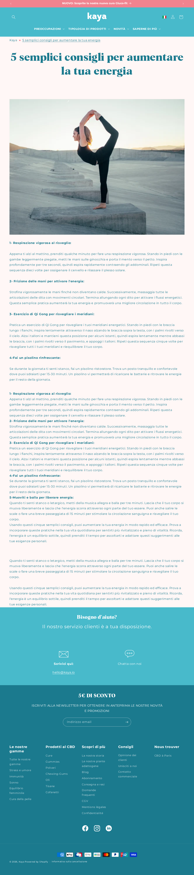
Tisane (50, 786)
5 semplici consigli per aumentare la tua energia (61, 40)
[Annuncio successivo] (183, 3)
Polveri (51, 767)
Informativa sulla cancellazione (69, 861)
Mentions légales (94, 807)
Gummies (52, 761)
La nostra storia (93, 755)
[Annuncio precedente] (11, 3)
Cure (49, 755)
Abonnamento (92, 778)
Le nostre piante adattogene (93, 764)
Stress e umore (20, 770)
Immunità (16, 776)
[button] (13, 17)
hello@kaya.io (63, 672)
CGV (85, 801)
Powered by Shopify (36, 861)
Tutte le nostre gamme (20, 762)
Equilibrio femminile (16, 791)
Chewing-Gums (57, 774)
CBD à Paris (163, 755)
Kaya (13, 40)
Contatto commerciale (127, 774)
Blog (85, 772)
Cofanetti (52, 792)
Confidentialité (92, 813)
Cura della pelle (20, 799)
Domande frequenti (89, 792)
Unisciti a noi (127, 766)
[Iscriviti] (127, 722)
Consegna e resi (93, 784)
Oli (48, 780)
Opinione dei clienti (127, 757)
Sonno (14, 782)
